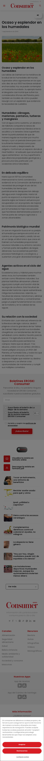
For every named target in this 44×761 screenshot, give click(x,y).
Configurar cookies (22, 757)
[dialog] (22, 739)
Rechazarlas (22, 751)
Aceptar (22, 744)
